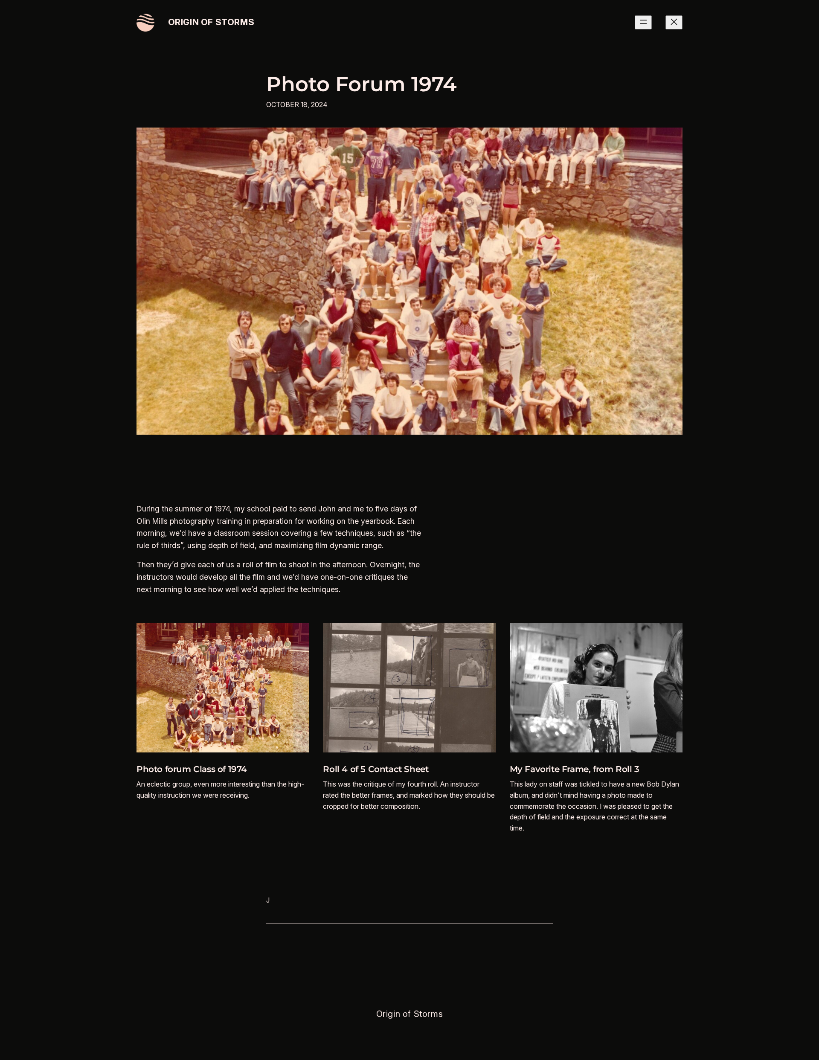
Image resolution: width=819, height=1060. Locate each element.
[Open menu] (643, 22)
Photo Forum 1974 (361, 84)
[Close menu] (673, 22)
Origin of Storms (211, 22)
